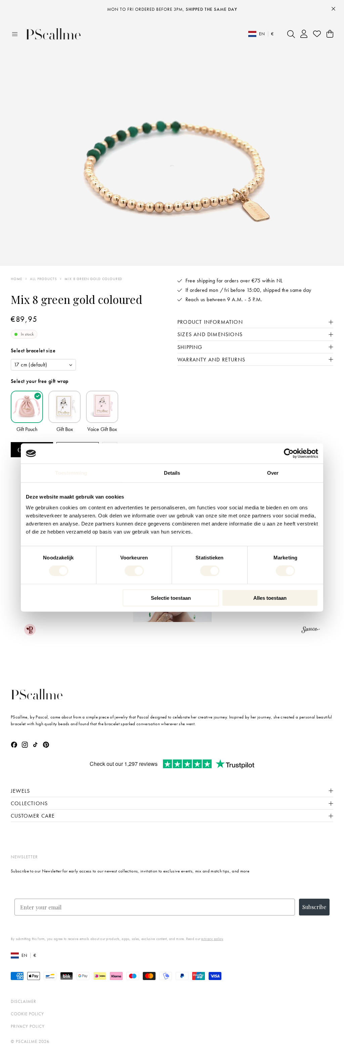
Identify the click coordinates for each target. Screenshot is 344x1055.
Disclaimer (23, 1001)
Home (16, 279)
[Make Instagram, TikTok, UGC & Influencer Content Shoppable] (310, 630)
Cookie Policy (27, 1014)
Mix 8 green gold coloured (93, 279)
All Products (43, 279)
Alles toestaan (270, 597)
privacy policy (212, 938)
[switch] (134, 570)
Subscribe (314, 906)
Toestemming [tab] (71, 473)
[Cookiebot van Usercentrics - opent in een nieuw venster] (288, 453)
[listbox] (43, 364)
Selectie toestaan (171, 597)
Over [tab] (272, 473)
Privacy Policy (28, 1026)
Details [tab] (172, 473)
